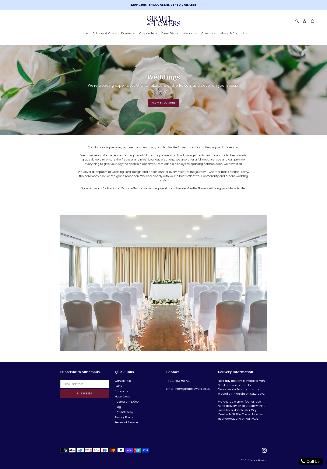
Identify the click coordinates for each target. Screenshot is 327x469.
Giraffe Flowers (258, 460)
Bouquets (121, 391)
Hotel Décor (123, 396)
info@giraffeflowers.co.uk (192, 389)
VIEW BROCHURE (163, 102)
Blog (118, 407)
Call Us (312, 461)
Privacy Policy (124, 417)
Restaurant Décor (127, 402)
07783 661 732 (180, 381)
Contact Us (123, 381)
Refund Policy (124, 412)
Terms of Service (126, 422)
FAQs (118, 386)
